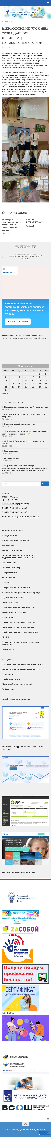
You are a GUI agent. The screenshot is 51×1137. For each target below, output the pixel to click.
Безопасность (9, 562)
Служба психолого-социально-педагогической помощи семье (18, 556)
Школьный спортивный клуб (17, 684)
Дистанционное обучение (15, 540)
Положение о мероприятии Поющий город (26, 407)
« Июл (5, 393)
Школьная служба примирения (18, 627)
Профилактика (9, 572)
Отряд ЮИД (8, 649)
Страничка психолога (13, 597)
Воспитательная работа (14, 550)
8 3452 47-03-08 (9, 503)
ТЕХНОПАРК (8, 577)
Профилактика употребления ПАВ (20, 632)
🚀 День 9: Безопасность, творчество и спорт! (23, 442)
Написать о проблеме (18, 322)
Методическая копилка (14, 612)
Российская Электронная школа (19, 872)
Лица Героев (8, 617)
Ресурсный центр (11, 567)
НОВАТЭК (7, 582)
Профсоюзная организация (16, 587)
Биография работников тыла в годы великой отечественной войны (11, 224)
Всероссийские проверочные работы (21, 669)
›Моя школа (16, 699)
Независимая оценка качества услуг (21, 592)
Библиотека (8, 689)
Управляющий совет (12, 530)
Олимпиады (8, 674)
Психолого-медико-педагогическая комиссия (20, 643)
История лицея (10, 535)
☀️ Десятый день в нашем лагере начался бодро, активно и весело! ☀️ (25, 432)
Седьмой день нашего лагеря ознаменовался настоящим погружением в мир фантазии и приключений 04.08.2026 (24, 468)
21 (33, 383)
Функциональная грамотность (18, 607)
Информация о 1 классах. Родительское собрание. (23, 415)
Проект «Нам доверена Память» (18, 622)
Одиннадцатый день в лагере (19, 424)
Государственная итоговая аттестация (22, 664)
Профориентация (11, 679)
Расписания (8, 545)
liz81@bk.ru (18, 516)
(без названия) (11, 451)
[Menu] (48, 3)
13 (26, 380)
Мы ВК (5, 637)
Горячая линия (12, 458)
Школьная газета (11, 602)
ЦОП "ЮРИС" (40, 1129)
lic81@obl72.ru (31, 516)
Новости (7, 21)
